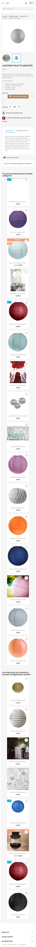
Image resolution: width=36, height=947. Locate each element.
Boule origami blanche (18, 508)
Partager (10, 107)
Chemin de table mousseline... (18, 761)
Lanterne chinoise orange (18, 538)
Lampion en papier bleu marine (18, 569)
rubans (26, 149)
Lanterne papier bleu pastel (18, 355)
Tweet (14, 107)
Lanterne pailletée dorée (18, 700)
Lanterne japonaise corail (18, 661)
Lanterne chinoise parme (18, 477)
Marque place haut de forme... (18, 853)
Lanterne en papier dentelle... (18, 263)
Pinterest (19, 107)
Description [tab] (10, 130)
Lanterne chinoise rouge (18, 385)
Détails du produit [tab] (23, 130)
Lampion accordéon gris (18, 731)
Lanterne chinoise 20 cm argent (18, 416)
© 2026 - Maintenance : (9, 945)
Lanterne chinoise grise (18, 630)
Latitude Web (21, 945)
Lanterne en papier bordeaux (18, 324)
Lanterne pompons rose (18, 599)
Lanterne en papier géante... (18, 293)
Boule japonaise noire (18, 915)
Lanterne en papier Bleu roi (18, 823)
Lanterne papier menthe (18, 446)
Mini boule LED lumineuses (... (18, 201)
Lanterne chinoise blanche (18, 792)
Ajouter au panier (18, 96)
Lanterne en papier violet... (18, 232)
